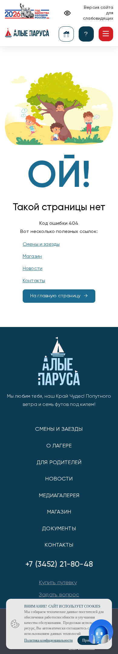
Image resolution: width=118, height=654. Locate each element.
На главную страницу (55, 296)
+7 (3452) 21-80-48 (59, 564)
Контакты (34, 280)
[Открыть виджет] (101, 631)
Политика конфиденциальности (48, 640)
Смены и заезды (41, 244)
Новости (32, 268)
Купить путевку (58, 582)
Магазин (32, 256)
